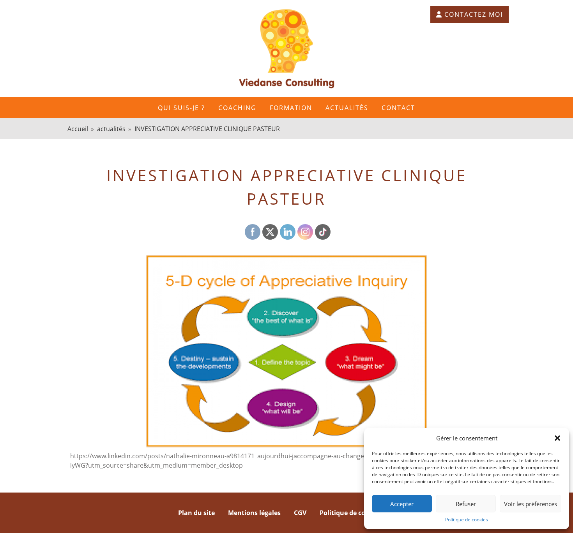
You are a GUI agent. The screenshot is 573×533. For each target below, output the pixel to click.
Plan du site (196, 512)
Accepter (402, 504)
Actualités (346, 107)
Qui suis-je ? (181, 107)
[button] (557, 438)
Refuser (466, 504)
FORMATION (291, 107)
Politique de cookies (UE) (357, 512)
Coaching (237, 107)
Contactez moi (473, 14)
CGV (300, 512)
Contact (398, 107)
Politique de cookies (466, 519)
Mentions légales (254, 512)
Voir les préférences (530, 504)
